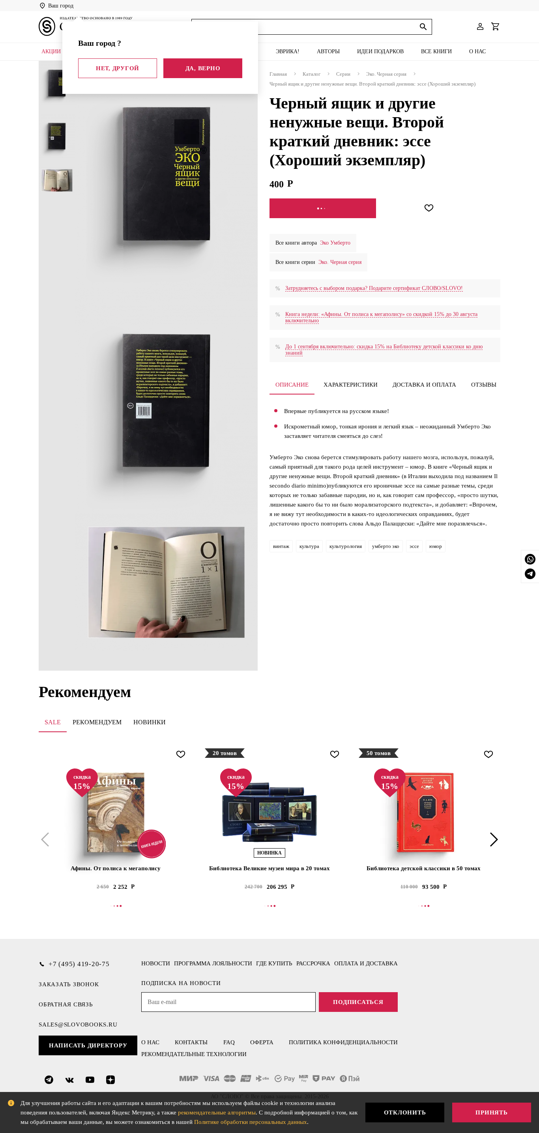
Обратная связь (66, 1004)
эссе (414, 546)
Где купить (274, 963)
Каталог (311, 74)
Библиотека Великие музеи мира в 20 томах (269, 868)
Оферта (261, 1042)
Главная (278, 74)
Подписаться (358, 1002)
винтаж (281, 546)
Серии (343, 74)
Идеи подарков (380, 51)
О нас (477, 51)
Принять (491, 1112)
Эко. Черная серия (386, 74)
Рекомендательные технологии (194, 1054)
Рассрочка (313, 963)
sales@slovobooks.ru (78, 1024)
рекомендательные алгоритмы (217, 1112)
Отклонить (405, 1112)
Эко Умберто (335, 243)
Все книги (436, 51)
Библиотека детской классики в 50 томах (424, 868)
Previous (46, 839)
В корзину (116, 906)
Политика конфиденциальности (343, 1042)
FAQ (229, 1042)
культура (309, 546)
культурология (345, 546)
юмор (435, 546)
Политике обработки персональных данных (250, 1122)
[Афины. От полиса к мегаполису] (115, 812)
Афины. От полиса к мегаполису (116, 868)
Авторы (328, 51)
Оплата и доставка (366, 963)
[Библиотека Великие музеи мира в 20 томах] (269, 812)
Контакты (191, 1042)
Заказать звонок (69, 984)
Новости (155, 963)
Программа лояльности (213, 963)
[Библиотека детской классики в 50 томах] (423, 812)
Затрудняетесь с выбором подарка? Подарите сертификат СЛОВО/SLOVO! (374, 288)
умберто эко (385, 546)
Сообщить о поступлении (323, 208)
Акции (51, 51)
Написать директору (88, 1045)
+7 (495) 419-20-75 (79, 964)
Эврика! (287, 51)
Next (492, 839)
